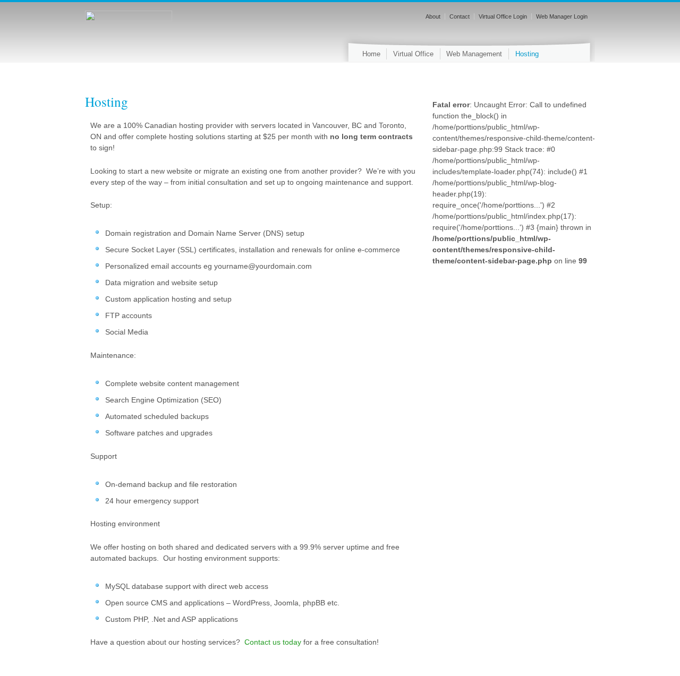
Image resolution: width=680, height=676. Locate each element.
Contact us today (272, 642)
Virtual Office (413, 54)
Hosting (527, 54)
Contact (459, 16)
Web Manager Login (562, 16)
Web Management (474, 54)
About (433, 16)
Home (371, 54)
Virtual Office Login (503, 16)
